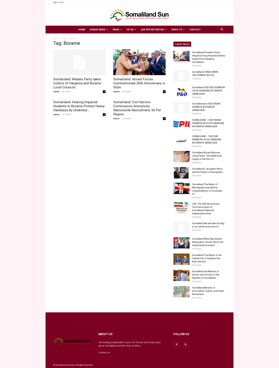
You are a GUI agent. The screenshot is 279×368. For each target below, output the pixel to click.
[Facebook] (176, 344)
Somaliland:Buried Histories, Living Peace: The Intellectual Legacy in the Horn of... (207, 155)
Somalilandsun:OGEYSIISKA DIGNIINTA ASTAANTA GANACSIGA (206, 106)
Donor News (97, 29)
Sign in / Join (58, 2)
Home (81, 29)
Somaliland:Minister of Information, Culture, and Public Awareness (208, 290)
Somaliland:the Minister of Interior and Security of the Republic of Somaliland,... (205, 274)
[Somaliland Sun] (139, 15)
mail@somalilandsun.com (124, 352)
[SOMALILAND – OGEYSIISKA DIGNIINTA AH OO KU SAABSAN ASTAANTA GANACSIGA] (181, 124)
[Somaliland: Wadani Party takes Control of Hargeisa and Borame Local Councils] (79, 62)
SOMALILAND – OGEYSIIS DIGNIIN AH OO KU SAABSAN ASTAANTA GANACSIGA (206, 139)
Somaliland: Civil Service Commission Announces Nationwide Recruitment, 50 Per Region (137, 108)
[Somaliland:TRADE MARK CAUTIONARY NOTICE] (181, 76)
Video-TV (176, 29)
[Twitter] (185, 344)
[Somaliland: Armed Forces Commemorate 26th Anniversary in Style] (139, 62)
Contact (195, 29)
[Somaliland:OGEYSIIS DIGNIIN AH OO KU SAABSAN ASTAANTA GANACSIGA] (181, 91)
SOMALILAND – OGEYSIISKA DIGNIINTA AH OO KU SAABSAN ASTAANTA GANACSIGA (208, 123)
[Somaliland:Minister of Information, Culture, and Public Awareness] (181, 291)
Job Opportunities (152, 29)
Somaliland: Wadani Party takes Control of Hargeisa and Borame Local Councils (77, 83)
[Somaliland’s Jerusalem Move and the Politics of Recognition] (181, 173)
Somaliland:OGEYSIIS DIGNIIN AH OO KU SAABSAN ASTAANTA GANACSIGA (208, 90)
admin (56, 91)
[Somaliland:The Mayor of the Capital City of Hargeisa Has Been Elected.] (181, 259)
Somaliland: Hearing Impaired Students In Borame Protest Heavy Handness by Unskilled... (79, 106)
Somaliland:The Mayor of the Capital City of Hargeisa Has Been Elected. (207, 258)
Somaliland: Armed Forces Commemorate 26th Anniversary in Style (139, 83)
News (116, 29)
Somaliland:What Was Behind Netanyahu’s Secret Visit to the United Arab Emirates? (207, 242)
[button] (222, 29)
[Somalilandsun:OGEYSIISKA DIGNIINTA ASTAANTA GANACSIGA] (181, 107)
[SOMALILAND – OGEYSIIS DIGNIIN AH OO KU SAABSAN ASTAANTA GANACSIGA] (181, 140)
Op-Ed (130, 29)
